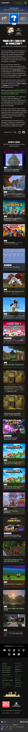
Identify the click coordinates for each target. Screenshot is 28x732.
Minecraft (4, 665)
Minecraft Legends (6, 670)
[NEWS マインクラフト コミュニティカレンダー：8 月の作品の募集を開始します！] (14, 620)
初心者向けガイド (18, 671)
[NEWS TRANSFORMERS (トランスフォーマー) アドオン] (14, 230)
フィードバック (18, 674)
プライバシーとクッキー (6, 724)
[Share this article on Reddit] (19, 132)
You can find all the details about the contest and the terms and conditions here (14, 92)
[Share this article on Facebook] (23, 132)
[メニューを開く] (25, 2)
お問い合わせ (18, 680)
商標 (7, 726)
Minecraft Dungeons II (7, 667)
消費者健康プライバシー (17, 724)
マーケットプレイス (19, 665)
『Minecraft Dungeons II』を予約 (13, 10)
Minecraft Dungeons (6, 668)
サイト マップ (18, 676)
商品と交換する (18, 686)
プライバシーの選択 (8, 729)
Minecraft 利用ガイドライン (8, 713)
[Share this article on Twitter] (15, 132)
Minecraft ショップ (19, 667)
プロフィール (18, 684)
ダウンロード (18, 678)
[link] (4, 650)
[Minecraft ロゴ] (6, 3)
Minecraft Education (6, 672)
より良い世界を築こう (6, 683)
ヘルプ (16, 673)
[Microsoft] (24, 722)
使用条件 (3, 726)
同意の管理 (17, 713)
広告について (12, 726)
